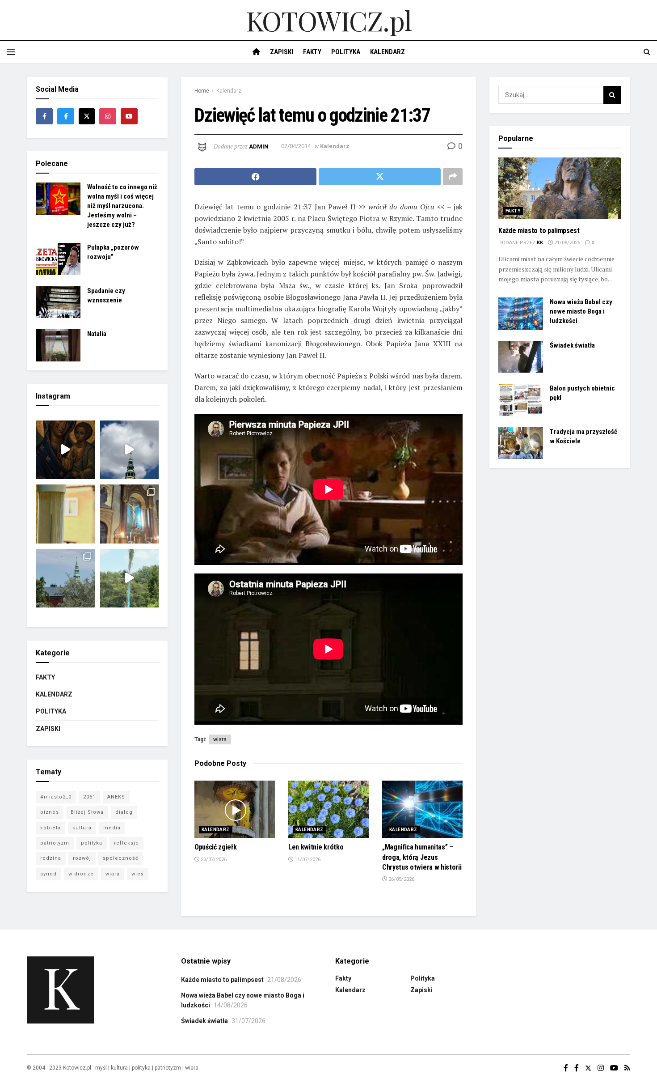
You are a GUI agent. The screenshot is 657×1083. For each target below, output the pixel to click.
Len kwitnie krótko (315, 847)
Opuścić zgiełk (215, 847)
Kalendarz (387, 52)
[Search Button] (612, 95)
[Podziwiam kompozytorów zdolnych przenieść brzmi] (129, 514)
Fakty (312, 52)
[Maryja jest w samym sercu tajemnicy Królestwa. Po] (65, 450)
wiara (220, 739)
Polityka (345, 52)
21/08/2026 (566, 243)
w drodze (81, 874)
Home (201, 91)
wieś (137, 874)
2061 (89, 797)
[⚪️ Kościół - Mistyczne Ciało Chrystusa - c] (65, 578)
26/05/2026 (400, 879)
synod (48, 874)
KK (540, 243)
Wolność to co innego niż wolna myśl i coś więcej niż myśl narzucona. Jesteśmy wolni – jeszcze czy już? (122, 206)
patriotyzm (54, 843)
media (112, 828)
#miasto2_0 (56, 797)
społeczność (121, 858)
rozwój (82, 858)
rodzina (50, 858)
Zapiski (281, 52)
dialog (124, 812)
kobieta (50, 828)
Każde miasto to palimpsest (539, 230)
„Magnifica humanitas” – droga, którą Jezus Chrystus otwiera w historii (421, 857)
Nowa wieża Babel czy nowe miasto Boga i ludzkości (581, 311)
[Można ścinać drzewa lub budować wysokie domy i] (129, 578)
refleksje (126, 843)
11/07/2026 (306, 859)
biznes (49, 812)
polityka (91, 843)
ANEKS (116, 797)
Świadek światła (572, 345)
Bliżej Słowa (87, 812)
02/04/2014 (296, 146)
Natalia (96, 334)
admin (259, 146)
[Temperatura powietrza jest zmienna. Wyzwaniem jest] (65, 514)
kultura (82, 828)
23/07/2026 (213, 859)
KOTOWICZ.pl (329, 20)
